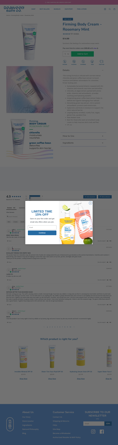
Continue (42, 233)
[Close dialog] (90, 203)
